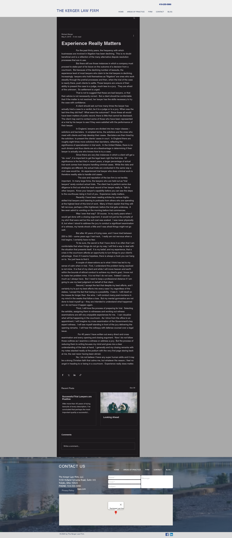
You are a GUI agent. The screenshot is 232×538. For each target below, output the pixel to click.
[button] (134, 18)
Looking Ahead (111, 417)
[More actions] (133, 35)
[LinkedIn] (171, 534)
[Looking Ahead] (118, 402)
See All (132, 388)
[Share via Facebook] (63, 375)
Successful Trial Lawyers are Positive (77, 397)
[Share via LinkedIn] (74, 375)
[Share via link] (80, 375)
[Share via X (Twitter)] (68, 375)
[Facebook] (167, 534)
